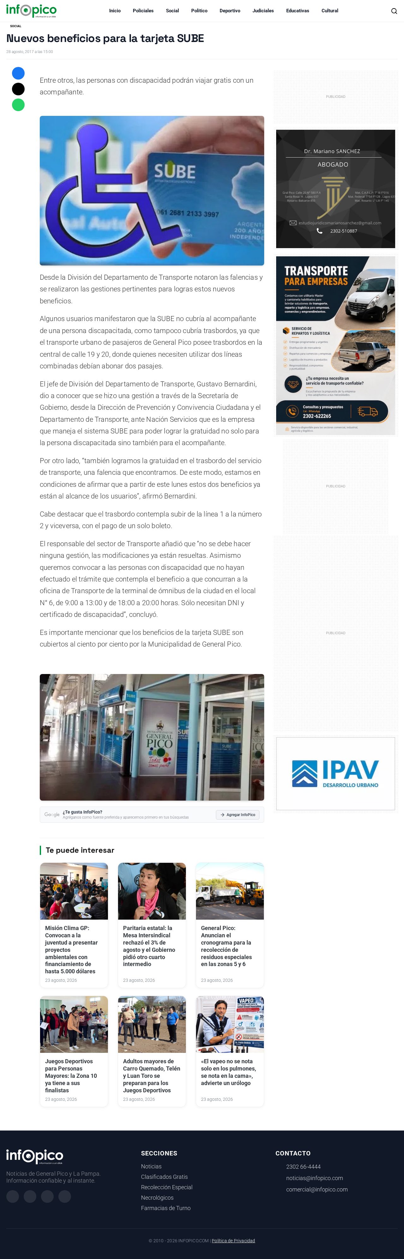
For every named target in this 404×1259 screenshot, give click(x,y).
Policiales (143, 11)
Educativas (297, 11)
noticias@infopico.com (314, 1178)
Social (172, 11)
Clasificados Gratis (164, 1177)
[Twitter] (47, 1196)
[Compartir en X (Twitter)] (18, 89)
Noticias (151, 1166)
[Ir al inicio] (31, 11)
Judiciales (263, 11)
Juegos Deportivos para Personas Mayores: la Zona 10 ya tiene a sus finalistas (71, 1075)
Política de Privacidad (233, 1241)
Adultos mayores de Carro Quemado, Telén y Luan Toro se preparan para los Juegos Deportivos (151, 1075)
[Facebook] (12, 1196)
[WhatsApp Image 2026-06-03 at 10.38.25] (335, 345)
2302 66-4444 (303, 1167)
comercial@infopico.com (317, 1189)
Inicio (115, 11)
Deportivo (230, 11)
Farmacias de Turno (166, 1208)
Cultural (330, 11)
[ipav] (335, 773)
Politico (199, 11)
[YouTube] (64, 1196)
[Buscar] (394, 11)
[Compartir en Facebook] (18, 73)
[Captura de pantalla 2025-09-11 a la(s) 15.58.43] (335, 188)
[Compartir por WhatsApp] (18, 104)
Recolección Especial (167, 1187)
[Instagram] (30, 1196)
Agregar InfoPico (241, 815)
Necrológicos (157, 1198)
